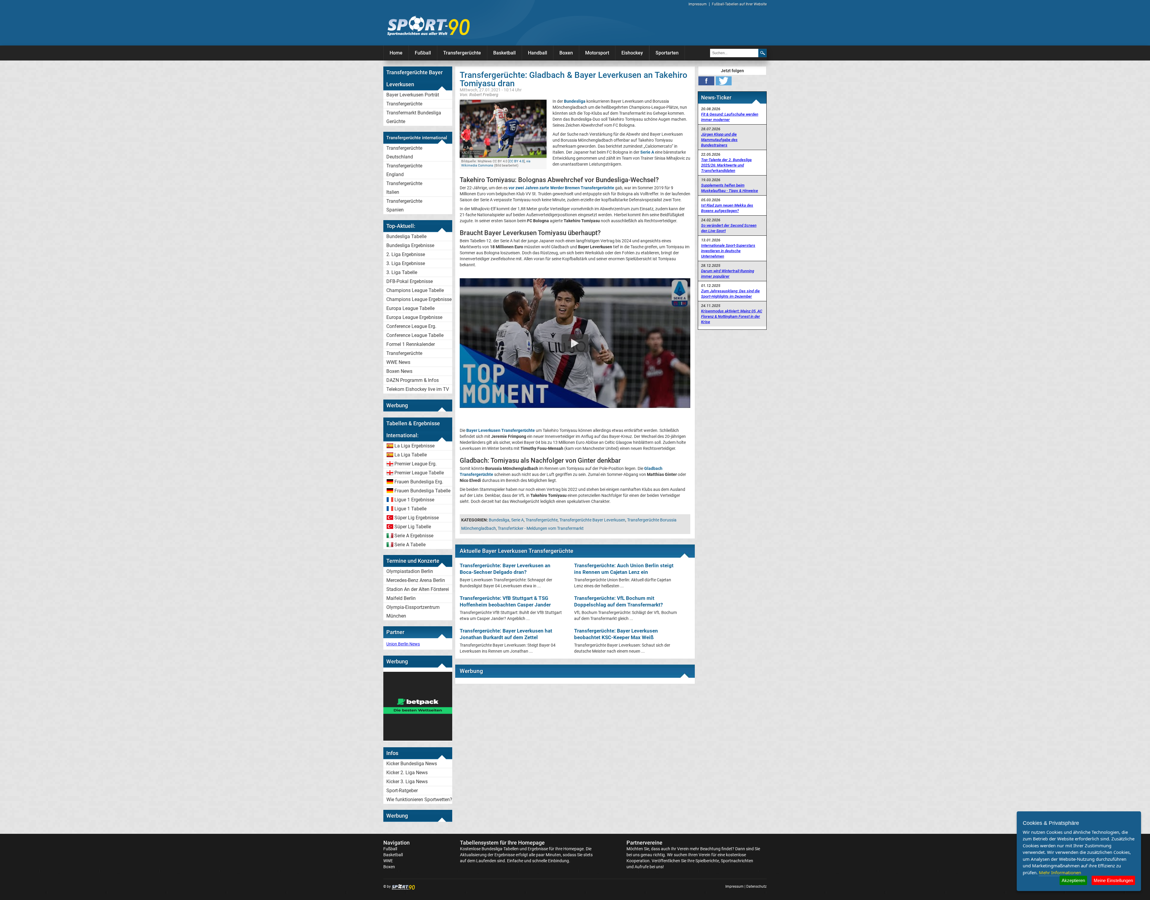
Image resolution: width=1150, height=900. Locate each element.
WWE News (398, 362)
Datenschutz (756, 886)
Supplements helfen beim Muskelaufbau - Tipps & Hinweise (729, 188)
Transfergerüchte (462, 53)
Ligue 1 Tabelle (410, 509)
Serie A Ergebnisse (413, 536)
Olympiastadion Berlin (409, 571)
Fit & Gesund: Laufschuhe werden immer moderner (729, 117)
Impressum (698, 4)
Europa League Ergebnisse (414, 317)
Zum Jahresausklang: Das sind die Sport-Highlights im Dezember (730, 294)
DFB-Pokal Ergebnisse (409, 281)
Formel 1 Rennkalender (410, 344)
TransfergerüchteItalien (404, 188)
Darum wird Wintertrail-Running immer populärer (727, 274)
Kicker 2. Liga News (407, 772)
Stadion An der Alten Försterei (417, 589)
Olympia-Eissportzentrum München (413, 611)
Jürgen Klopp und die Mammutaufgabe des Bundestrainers (719, 139)
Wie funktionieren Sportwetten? (419, 799)
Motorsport (597, 53)
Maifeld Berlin (401, 598)
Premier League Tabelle (419, 473)
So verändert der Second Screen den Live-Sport (728, 228)
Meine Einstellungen (1113, 880)
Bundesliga (499, 520)
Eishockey (632, 53)
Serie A (517, 520)
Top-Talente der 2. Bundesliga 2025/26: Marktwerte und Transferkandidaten (726, 165)
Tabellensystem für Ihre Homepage (502, 843)
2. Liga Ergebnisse (405, 254)
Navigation (396, 843)
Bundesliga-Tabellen (500, 848)
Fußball (423, 53)
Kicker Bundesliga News (411, 763)
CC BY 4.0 (516, 161)
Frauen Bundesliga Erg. (418, 482)
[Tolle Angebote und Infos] (417, 739)
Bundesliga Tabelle (406, 236)
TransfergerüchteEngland (404, 170)
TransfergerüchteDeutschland (404, 152)
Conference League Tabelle (415, 335)
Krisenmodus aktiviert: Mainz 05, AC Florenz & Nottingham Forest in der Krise (731, 316)
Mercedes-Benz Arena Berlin (415, 580)
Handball (537, 53)
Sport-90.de (428, 26)
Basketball (504, 53)
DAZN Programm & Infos (412, 380)
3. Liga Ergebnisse (405, 263)
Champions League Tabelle (415, 290)
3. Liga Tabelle (401, 272)
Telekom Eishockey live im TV (417, 389)
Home (396, 53)
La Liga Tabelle (410, 455)
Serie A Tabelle (410, 544)
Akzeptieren (1073, 880)
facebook (706, 80)
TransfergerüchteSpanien (404, 205)
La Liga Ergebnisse (414, 446)
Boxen (566, 53)
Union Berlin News (403, 644)
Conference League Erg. (411, 326)
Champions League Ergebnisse (419, 299)
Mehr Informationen (1060, 872)
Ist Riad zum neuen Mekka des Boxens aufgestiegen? (727, 208)
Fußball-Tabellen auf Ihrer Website (739, 4)
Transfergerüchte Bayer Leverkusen (592, 520)
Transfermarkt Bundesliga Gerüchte (413, 117)
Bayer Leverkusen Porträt (412, 95)
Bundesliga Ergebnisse (410, 245)
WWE (388, 860)
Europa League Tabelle (410, 308)
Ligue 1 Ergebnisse (414, 500)
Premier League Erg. (415, 464)
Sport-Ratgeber (402, 790)
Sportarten (667, 53)
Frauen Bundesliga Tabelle (422, 491)
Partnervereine (644, 843)
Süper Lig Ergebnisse (416, 518)
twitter (724, 80)
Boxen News (399, 371)
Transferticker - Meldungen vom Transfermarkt (541, 528)
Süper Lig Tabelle (412, 527)
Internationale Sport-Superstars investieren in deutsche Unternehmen (728, 250)
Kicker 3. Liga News (407, 781)
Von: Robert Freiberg (479, 94)
